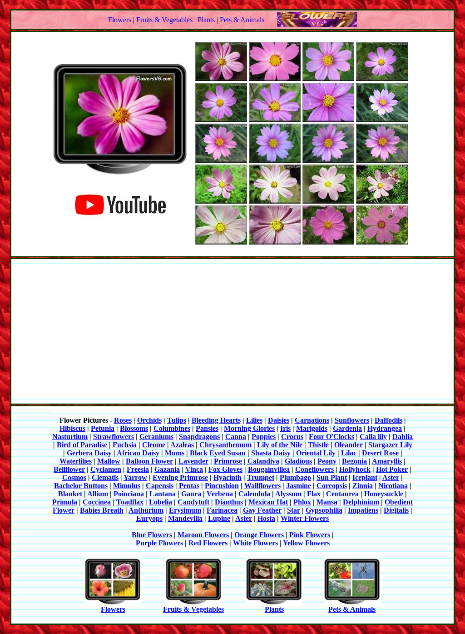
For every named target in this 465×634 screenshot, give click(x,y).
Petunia (102, 428)
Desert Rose (380, 453)
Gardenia (347, 428)
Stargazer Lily (390, 445)
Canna (235, 436)
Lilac (348, 453)
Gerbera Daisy (89, 453)
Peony (326, 461)
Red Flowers (208, 543)
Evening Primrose (180, 477)
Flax (314, 494)
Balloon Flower (149, 461)
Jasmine (298, 485)
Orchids (149, 420)
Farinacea (222, 510)
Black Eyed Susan (218, 453)
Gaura (191, 494)
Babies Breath (102, 510)
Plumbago (295, 477)
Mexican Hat (268, 502)
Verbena (220, 494)
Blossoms (134, 428)
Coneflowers (314, 469)
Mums (174, 453)
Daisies (278, 420)
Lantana (162, 494)
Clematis (105, 477)
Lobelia (160, 502)
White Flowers (255, 543)
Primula (64, 502)
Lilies (254, 420)
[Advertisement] (232, 331)
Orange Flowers (259, 535)
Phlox (302, 502)
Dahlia (402, 436)
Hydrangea (384, 428)
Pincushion (222, 485)
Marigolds (311, 428)
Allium (97, 494)
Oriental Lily (316, 453)
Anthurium (146, 510)
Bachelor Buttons (81, 485)
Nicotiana (393, 485)
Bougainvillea (269, 469)
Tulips (176, 420)
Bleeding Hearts (216, 420)
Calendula (254, 494)
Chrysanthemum (225, 445)
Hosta (266, 518)
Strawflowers (113, 436)
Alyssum (288, 494)
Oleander (348, 445)
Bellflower (69, 469)
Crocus (292, 436)
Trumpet (260, 477)
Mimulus (126, 485)
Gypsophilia (324, 510)
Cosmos (74, 477)
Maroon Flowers (203, 535)
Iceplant (364, 477)
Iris (285, 428)
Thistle (318, 445)
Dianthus (229, 502)
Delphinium (361, 502)
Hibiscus (72, 428)
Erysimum (185, 510)
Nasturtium (70, 436)
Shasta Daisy (271, 453)
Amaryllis (387, 461)
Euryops (149, 518)
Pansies (207, 428)
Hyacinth (227, 477)
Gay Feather (262, 510)
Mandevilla (185, 518)
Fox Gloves (225, 469)
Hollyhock (355, 469)
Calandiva (263, 461)
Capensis (159, 485)
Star (293, 510)
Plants (206, 20)
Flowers (119, 20)
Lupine (219, 518)
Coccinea (97, 502)
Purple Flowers (159, 543)
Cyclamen (105, 469)
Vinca (194, 469)
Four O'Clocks (331, 436)
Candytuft (193, 502)
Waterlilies (75, 461)
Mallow (108, 461)
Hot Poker (392, 469)
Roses (123, 420)
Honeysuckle (383, 494)
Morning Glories (249, 428)
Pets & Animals (242, 20)
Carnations (312, 420)
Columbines (171, 428)
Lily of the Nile (279, 445)
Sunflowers (352, 420)
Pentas (189, 485)
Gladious (298, 461)
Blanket (70, 494)
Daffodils (388, 420)
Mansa (327, 502)
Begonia (354, 461)
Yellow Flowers (306, 543)
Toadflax (129, 502)
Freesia (138, 469)
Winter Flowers (305, 518)
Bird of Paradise (82, 445)
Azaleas (182, 445)
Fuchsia (125, 445)
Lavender (193, 461)
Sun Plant (332, 477)
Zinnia (362, 485)
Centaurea (342, 494)
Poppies (264, 436)
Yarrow (135, 477)
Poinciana (129, 494)
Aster (390, 477)
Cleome (153, 445)
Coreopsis (332, 485)
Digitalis (396, 510)
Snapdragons (199, 436)
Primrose (228, 461)
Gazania (167, 469)
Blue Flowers (152, 535)
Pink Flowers (309, 535)
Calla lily (373, 436)
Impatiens (363, 510)
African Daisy (138, 453)
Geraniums (156, 436)
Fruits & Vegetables (164, 20)
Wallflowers (262, 485)
